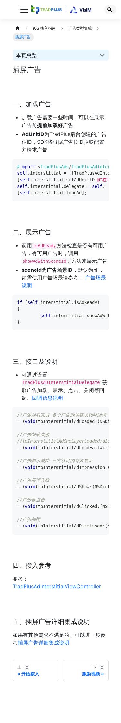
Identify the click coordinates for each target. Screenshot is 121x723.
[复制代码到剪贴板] (101, 166)
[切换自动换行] (91, 166)
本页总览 (26, 55)
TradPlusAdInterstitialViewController (57, 586)
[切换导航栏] (24, 9)
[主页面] (18, 28)
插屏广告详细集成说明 (43, 642)
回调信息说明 (47, 398)
